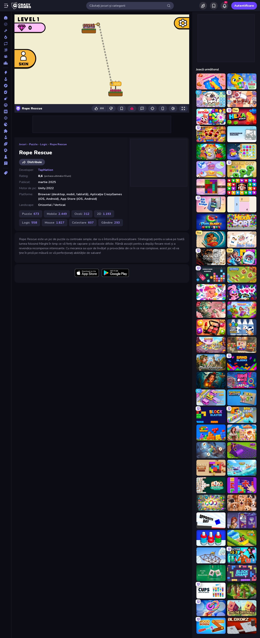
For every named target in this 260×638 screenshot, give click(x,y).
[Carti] (5, 92)
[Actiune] (5, 72)
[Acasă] (5, 17)
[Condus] (5, 105)
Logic (43, 144)
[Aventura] (5, 85)
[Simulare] (5, 137)
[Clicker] (5, 98)
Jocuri (22, 144)
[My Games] (214, 6)
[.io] (5, 124)
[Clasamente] (5, 63)
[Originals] (5, 50)
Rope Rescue (58, 144)
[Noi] (5, 30)
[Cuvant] (5, 111)
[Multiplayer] (5, 56)
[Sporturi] (5, 144)
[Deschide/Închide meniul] (6, 5)
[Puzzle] (5, 131)
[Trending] (5, 37)
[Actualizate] (5, 43)
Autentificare (244, 6)
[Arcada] (5, 79)
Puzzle (33, 144)
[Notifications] (224, 6)
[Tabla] (5, 157)
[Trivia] (5, 163)
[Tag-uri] (5, 173)
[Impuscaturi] (5, 118)
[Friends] (203, 6)
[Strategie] (5, 150)
